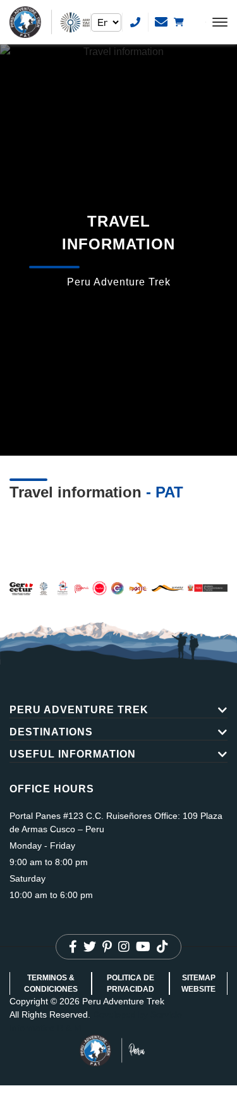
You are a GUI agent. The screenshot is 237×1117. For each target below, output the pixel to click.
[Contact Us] (135, 22)
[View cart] (187, 22)
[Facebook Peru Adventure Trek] (73, 946)
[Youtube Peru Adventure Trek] (143, 946)
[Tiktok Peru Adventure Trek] (162, 946)
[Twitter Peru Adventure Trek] (89, 946)
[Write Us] (161, 22)
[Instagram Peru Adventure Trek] (124, 946)
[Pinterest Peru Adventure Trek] (107, 946)
